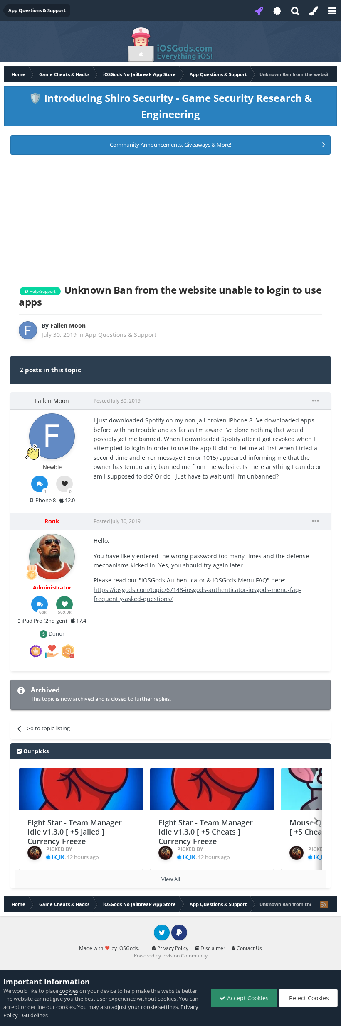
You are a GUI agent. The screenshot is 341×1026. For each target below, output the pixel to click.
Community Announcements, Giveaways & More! (170, 144)
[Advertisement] (170, 218)
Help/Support (42, 291)
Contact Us (248, 948)
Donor (55, 633)
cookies (68, 990)
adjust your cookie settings (144, 1007)
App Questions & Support (120, 335)
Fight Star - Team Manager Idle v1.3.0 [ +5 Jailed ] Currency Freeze (74, 831)
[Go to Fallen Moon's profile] (28, 330)
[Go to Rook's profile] (52, 556)
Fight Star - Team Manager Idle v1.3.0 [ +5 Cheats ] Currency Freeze (205, 831)
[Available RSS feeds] (324, 904)
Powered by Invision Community (171, 955)
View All (170, 879)
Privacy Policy (172, 948)
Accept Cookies (247, 998)
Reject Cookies (308, 998)
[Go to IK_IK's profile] (34, 853)
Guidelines (35, 1015)
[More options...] (315, 401)
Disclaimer (212, 948)
